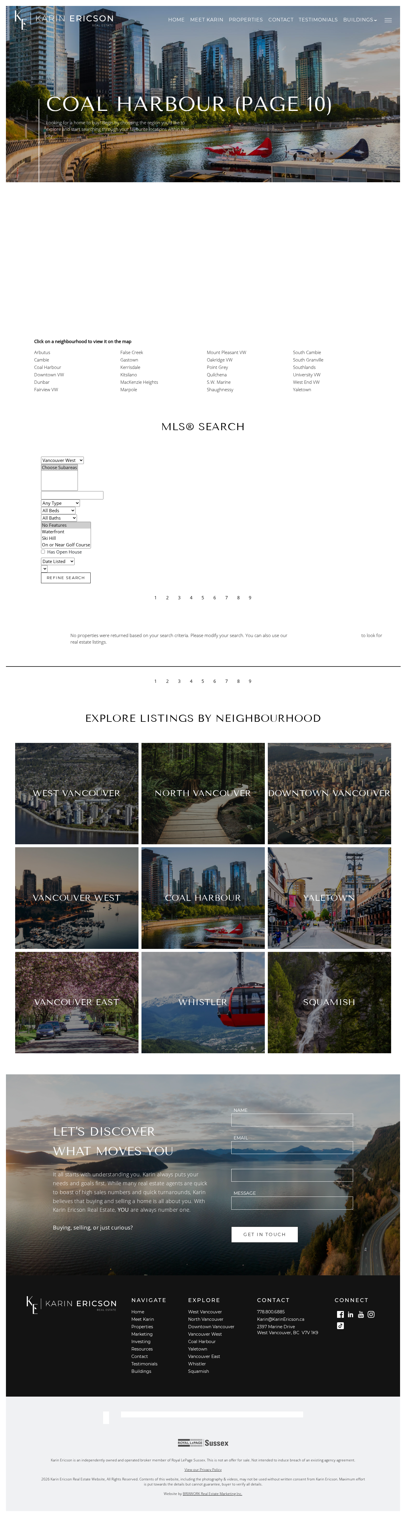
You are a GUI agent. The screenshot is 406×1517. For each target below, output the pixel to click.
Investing (141, 1341)
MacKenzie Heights (139, 382)
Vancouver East (204, 1356)
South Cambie (307, 352)
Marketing (142, 1334)
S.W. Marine (219, 382)
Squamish (198, 1371)
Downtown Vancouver (211, 1326)
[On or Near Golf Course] (66, 545)
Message (245, 1193)
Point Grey (217, 367)
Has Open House (64, 552)
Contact (281, 20)
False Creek (131, 352)
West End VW (306, 382)
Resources (142, 1349)
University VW (306, 375)
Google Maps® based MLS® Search (324, 635)
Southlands (304, 367)
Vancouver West (205, 1334)
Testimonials (318, 20)
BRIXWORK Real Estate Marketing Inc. (212, 1493)
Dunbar (42, 382)
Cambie (41, 360)
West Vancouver (205, 1312)
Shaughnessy (220, 389)
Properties (246, 20)
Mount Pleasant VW (226, 352)
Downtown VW (49, 375)
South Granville (308, 360)
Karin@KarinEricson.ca (280, 1319)
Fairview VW (46, 389)
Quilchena (217, 375)
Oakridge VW (219, 360)
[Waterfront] (66, 532)
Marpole (128, 389)
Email (241, 1138)
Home (176, 20)
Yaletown (302, 389)
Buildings (141, 1371)
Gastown (129, 360)
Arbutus (42, 352)
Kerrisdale (130, 367)
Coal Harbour (47, 367)
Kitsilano (128, 375)
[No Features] (66, 525)
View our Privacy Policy (203, 1469)
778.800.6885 (271, 1312)
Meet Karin (207, 20)
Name (241, 1110)
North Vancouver (206, 1319)
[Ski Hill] (66, 538)
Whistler (197, 1364)
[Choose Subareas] (59, 467)
